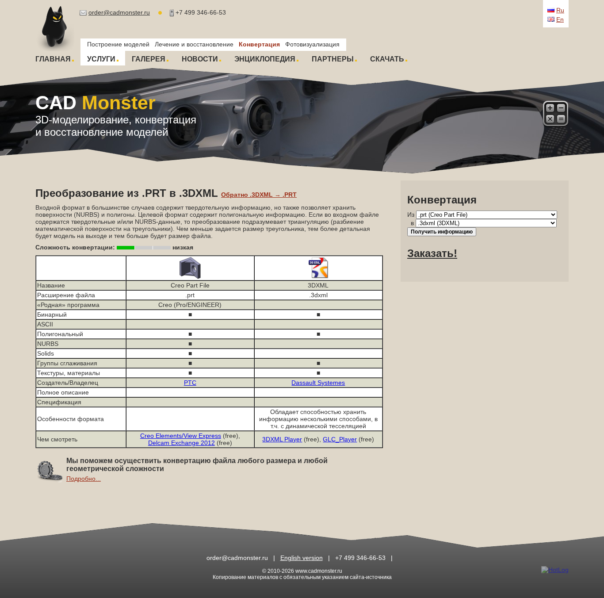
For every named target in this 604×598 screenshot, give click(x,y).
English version (301, 557)
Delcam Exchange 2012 (181, 442)
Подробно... (83, 478)
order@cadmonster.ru (119, 12)
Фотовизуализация (312, 44)
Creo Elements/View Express (180, 435)
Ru (560, 10)
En (560, 19)
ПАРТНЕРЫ (333, 59)
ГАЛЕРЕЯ (148, 59)
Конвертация (259, 44)
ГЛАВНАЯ (53, 59)
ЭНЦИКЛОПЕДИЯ (264, 59)
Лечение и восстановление (194, 44)
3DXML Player (282, 439)
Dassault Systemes (318, 382)
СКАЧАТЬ (387, 59)
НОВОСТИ (200, 59)
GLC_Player (340, 439)
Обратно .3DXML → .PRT (259, 194)
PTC (190, 382)
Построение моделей (118, 44)
